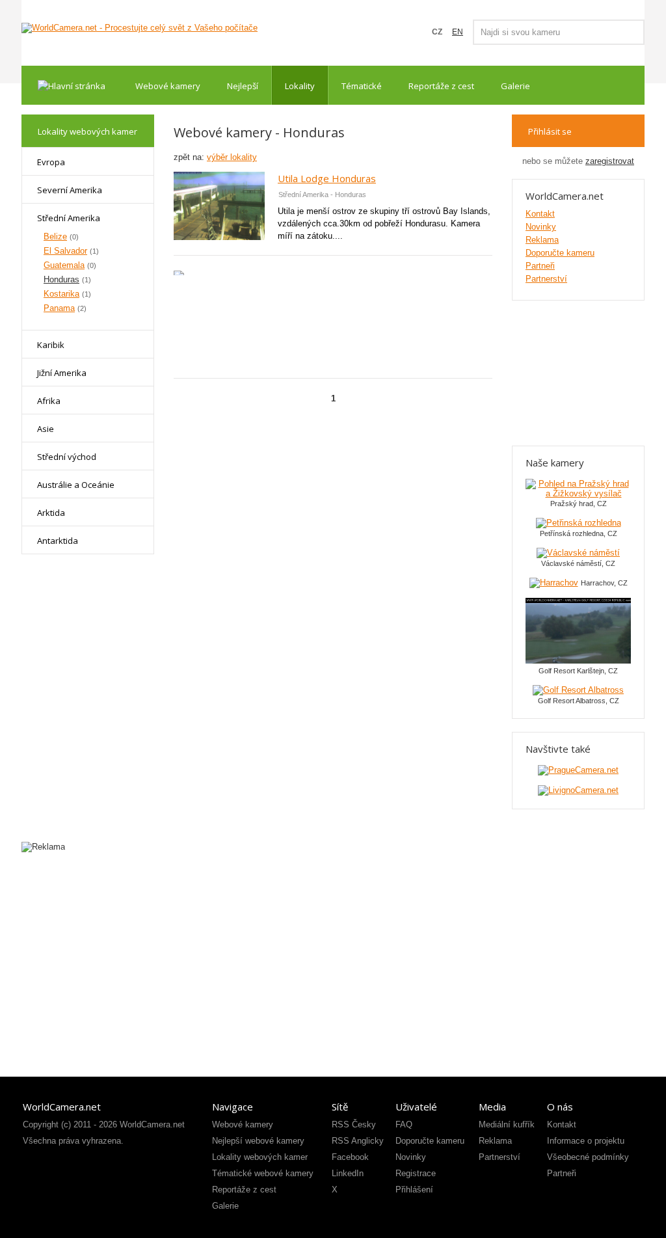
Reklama (542, 240)
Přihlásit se (550, 131)
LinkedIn (348, 1173)
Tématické (361, 86)
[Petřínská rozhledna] (578, 523)
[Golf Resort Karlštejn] (578, 661)
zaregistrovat (609, 161)
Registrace (415, 1173)
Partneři (540, 266)
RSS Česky (354, 1124)
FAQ (403, 1124)
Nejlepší (242, 86)
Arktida (51, 512)
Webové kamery (167, 86)
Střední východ (66, 457)
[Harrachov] (553, 582)
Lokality (300, 86)
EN (457, 31)
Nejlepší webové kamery (258, 1141)
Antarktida (57, 540)
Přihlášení (414, 1189)
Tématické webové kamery (262, 1173)
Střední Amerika (68, 218)
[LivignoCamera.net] (578, 790)
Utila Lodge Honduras (327, 178)
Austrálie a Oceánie (75, 485)
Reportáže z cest (441, 86)
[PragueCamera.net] (578, 770)
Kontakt (540, 214)
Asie (45, 429)
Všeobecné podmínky (588, 1157)
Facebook (350, 1157)
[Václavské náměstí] (578, 553)
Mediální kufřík (507, 1124)
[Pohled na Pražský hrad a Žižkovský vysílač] (578, 493)
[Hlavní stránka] (71, 85)
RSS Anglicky (358, 1141)
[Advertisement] (333, 322)
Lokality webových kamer (260, 1157)
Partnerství (546, 279)
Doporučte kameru (560, 253)
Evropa (51, 162)
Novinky (541, 227)
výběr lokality (232, 157)
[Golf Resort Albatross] (578, 690)
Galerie (515, 86)
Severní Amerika (69, 190)
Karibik (50, 345)
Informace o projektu (585, 1141)
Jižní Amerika (62, 373)
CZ (437, 31)
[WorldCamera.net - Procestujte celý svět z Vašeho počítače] (139, 28)
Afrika (48, 401)
